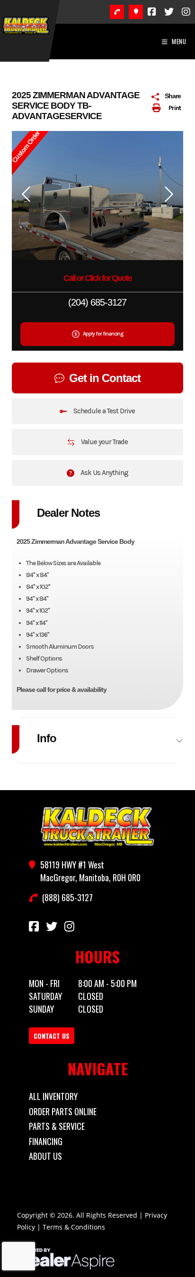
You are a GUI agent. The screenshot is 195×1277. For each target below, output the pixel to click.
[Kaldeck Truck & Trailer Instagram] (186, 12)
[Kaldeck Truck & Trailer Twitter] (169, 12)
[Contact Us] (136, 12)
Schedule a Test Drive (103, 411)
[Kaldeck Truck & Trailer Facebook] (152, 12)
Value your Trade (104, 442)
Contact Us (52, 1036)
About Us (45, 1156)
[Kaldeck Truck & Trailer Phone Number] (117, 12)
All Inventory (53, 1096)
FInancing (45, 1141)
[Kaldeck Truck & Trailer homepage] (97, 826)
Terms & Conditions (74, 1226)
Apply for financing (102, 333)
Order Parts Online (63, 1111)
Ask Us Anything (103, 472)
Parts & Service (57, 1126)
